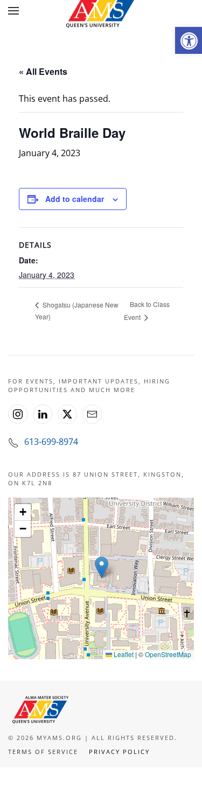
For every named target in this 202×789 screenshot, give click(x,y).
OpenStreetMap (168, 654)
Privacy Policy (119, 752)
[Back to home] (101, 11)
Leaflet (123, 654)
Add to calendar (74, 198)
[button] (188, 40)
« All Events (43, 71)
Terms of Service (43, 752)
